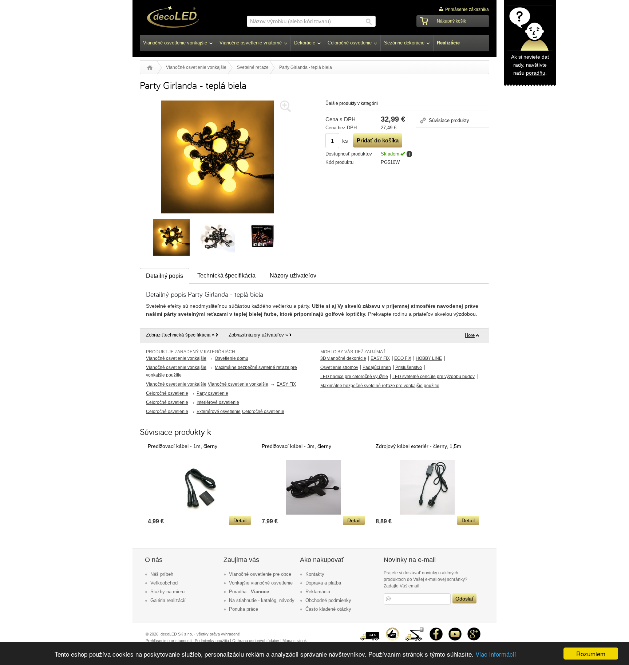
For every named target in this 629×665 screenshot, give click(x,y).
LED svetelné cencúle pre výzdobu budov (433, 376)
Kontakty (314, 574)
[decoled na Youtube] (455, 630)
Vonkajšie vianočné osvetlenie (261, 583)
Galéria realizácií (168, 600)
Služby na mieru (167, 591)
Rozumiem (590, 653)
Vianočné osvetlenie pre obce (260, 574)
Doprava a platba (323, 583)
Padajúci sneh (377, 367)
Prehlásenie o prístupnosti (168, 640)
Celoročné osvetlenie (167, 393)
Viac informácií (495, 653)
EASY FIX (286, 384)
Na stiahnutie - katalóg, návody (261, 600)
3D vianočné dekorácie (343, 358)
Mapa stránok (294, 640)
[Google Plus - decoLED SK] (473, 630)
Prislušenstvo (408, 367)
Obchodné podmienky (328, 600)
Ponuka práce (243, 609)
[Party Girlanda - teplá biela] (217, 215)
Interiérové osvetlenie (218, 402)
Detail (239, 520)
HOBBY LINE (429, 358)
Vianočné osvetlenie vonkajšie (196, 67)
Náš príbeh (161, 574)
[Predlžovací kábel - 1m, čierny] (199, 513)
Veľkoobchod (164, 583)
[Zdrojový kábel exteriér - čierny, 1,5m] (427, 513)
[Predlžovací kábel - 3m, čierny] (313, 513)
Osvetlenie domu (231, 358)
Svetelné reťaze (253, 67)
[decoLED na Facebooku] (436, 630)
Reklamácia (317, 591)
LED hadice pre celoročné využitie (354, 376)
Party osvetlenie (212, 393)
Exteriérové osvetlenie (219, 411)
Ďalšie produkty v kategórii (351, 103)
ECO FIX (402, 358)
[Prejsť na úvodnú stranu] (173, 18)
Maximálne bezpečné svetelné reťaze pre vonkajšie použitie (379, 385)
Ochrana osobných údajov (255, 640)
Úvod (150, 67)
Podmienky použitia (212, 640)
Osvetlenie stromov (339, 367)
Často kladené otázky (328, 609)
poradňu (535, 73)
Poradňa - (249, 591)
